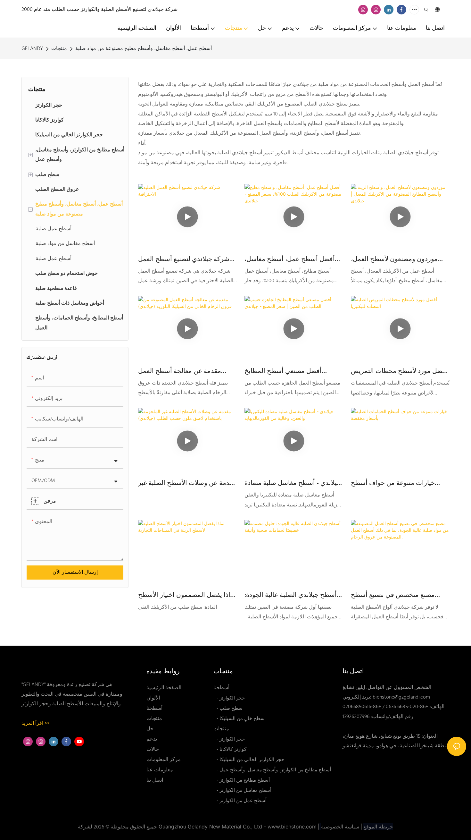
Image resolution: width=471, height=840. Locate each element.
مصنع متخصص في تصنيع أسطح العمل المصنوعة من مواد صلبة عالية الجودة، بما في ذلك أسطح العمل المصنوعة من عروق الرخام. (398, 595)
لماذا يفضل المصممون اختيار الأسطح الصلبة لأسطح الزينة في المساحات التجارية (187, 595)
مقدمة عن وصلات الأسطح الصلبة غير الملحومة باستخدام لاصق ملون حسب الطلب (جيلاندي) (187, 483)
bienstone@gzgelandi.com (401, 697)
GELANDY (32, 49)
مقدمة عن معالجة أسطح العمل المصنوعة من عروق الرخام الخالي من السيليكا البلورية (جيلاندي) (183, 371)
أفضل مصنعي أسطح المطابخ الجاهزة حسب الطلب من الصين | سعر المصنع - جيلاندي (288, 371)
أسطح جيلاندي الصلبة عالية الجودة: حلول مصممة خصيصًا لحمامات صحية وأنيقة (293, 595)
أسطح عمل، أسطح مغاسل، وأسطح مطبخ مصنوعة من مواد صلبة (143, 49)
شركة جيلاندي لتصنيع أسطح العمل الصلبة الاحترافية (183, 259)
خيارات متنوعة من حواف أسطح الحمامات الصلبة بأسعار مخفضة (393, 483)
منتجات (59, 49)
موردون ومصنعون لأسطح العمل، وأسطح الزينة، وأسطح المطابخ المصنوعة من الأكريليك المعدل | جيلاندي (394, 259)
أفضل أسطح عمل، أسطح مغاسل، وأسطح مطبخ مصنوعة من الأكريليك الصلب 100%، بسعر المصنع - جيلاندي (293, 259)
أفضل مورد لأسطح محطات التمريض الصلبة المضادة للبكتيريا (399, 371)
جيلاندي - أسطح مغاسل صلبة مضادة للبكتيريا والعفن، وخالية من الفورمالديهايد (292, 483)
